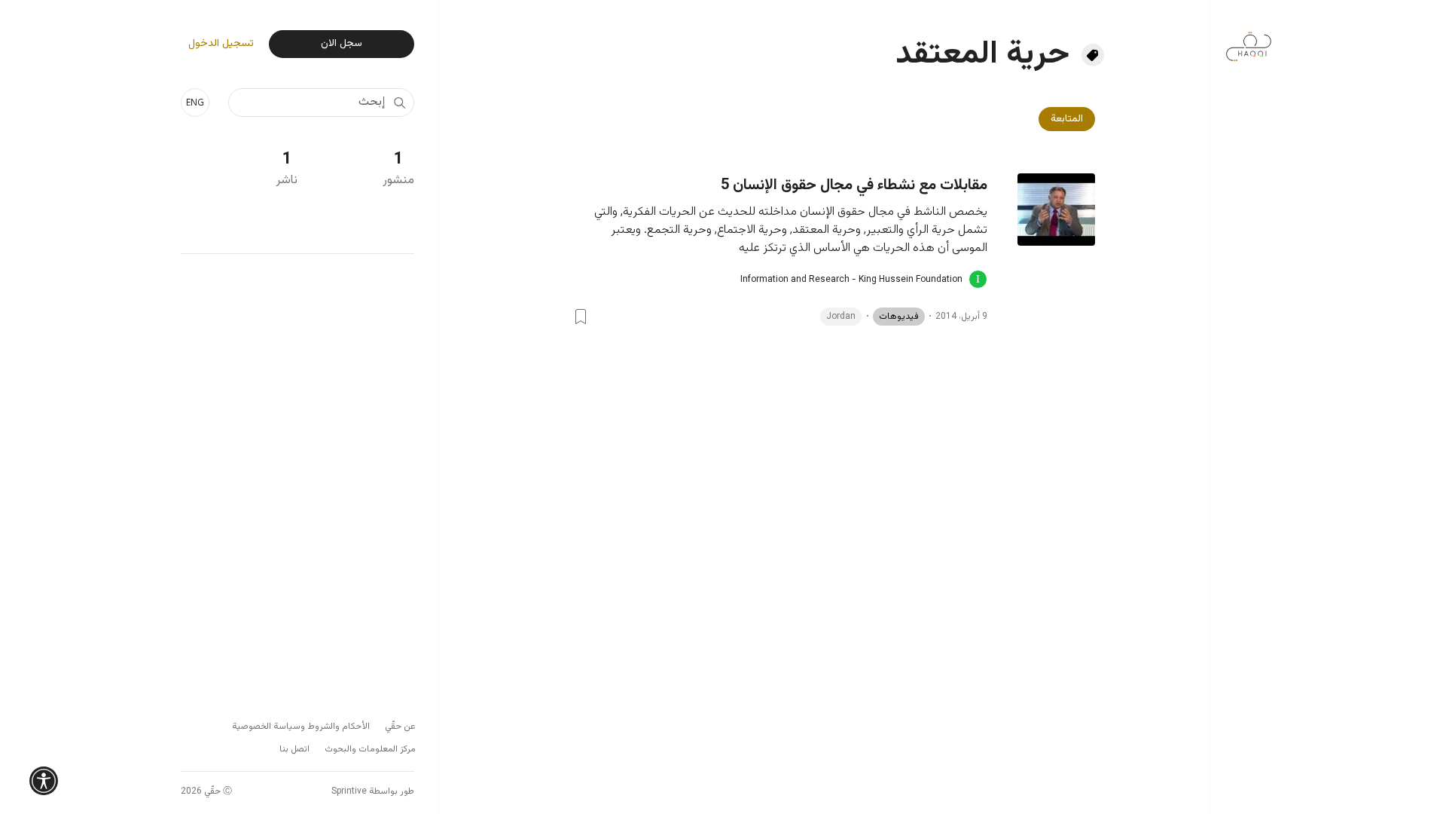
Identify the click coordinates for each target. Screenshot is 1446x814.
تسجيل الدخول (221, 44)
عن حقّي (400, 726)
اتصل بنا (294, 749)
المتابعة (1067, 119)
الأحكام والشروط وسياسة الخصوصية (301, 726)
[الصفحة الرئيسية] (1248, 38)
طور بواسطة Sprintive (372, 791)
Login (581, 316)
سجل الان (341, 43)
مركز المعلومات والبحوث (370, 749)
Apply (399, 102)
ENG (195, 102)
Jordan (841, 316)
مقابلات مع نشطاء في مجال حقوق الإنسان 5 (854, 185)
